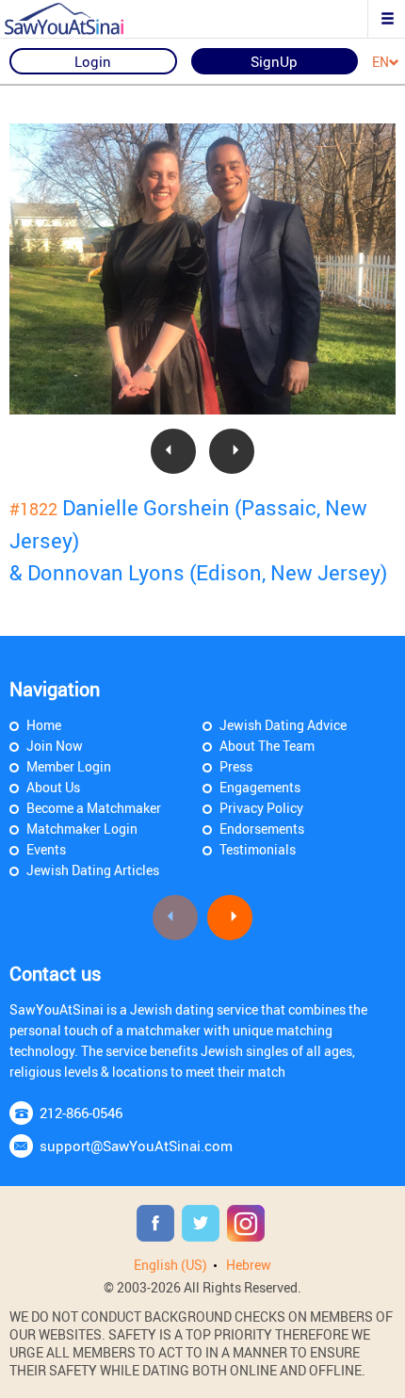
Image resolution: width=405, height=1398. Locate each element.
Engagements (259, 787)
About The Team (267, 746)
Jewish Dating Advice (283, 725)
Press (235, 766)
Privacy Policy (261, 808)
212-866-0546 (81, 1112)
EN (380, 63)
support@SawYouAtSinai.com (136, 1145)
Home (43, 725)
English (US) (170, 1265)
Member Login (68, 766)
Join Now (54, 746)
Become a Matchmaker (93, 808)
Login (92, 61)
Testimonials (257, 849)
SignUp (274, 61)
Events (46, 849)
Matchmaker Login (82, 828)
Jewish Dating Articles (92, 870)
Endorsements (261, 828)
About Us (53, 787)
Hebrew (248, 1265)
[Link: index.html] (80, 19)
